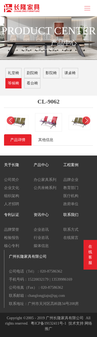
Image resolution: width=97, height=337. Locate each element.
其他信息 (45, 140)
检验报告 (11, 238)
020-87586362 (51, 271)
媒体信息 (41, 246)
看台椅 (32, 83)
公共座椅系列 (45, 188)
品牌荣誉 (11, 230)
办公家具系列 (45, 180)
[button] (11, 120)
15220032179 (38, 279)
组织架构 (11, 196)
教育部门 (70, 188)
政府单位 (70, 204)
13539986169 (61, 279)
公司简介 (11, 180)
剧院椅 (32, 73)
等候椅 (13, 83)
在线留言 (70, 238)
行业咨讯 (41, 238)
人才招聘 (11, 204)
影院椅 (51, 73)
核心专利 (11, 246)
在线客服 (90, 255)
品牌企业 (70, 180)
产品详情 (17, 140)
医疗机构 (70, 196)
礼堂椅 (13, 73)
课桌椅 (70, 73)
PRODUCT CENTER (48, 31)
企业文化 (11, 188)
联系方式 (70, 230)
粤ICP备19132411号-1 (48, 323)
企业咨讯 (41, 230)
